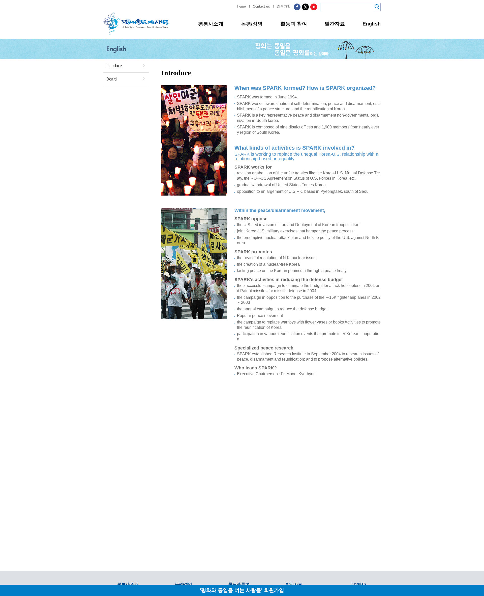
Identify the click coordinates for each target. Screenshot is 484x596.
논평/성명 (252, 23)
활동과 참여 (293, 23)
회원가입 (284, 6)
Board (111, 79)
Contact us (261, 6)
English (371, 23)
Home (241, 6)
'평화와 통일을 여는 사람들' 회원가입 (242, 590)
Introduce (114, 66)
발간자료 (335, 23)
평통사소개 (210, 23)
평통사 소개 (128, 584)
